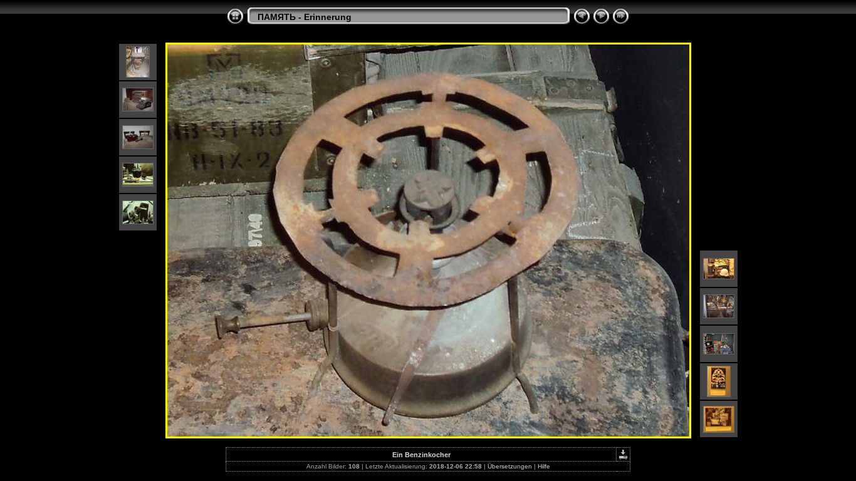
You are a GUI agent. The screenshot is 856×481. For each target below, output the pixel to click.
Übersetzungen (510, 466)
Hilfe (544, 466)
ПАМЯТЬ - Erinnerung (305, 17)
